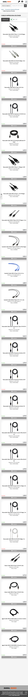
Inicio (2, 9)
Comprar (14, 46)
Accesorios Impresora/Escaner (12, 9)
